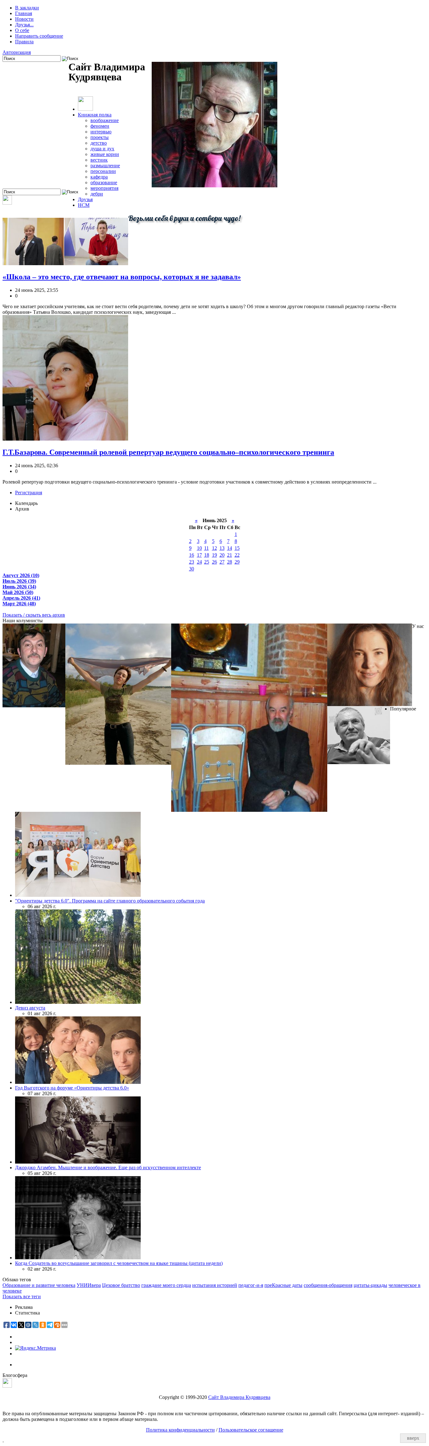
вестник (99, 160)
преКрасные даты (283, 1285)
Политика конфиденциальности (180, 1430)
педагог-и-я (250, 1285)
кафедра (99, 176)
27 (222, 562)
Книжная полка (94, 114)
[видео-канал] (7, 203)
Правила (24, 41)
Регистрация (28, 492)
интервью (100, 131)
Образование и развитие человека (39, 1285)
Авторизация (17, 52)
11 (206, 548)
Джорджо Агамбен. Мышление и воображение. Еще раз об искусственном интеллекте (108, 1167)
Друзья (85, 199)
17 (199, 555)
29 (237, 562)
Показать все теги (22, 1296)
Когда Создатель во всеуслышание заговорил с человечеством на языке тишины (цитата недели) (119, 1263)
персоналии (103, 171)
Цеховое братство (121, 1285)
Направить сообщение (39, 36)
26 (214, 562)
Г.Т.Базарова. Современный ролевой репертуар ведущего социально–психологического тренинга (168, 452)
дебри (96, 193)
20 (222, 555)
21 (229, 555)
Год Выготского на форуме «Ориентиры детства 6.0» (72, 1087)
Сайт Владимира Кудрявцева (239, 1397)
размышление (105, 165)
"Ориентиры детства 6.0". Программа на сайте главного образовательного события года (110, 900)
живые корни (104, 154)
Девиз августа (30, 1007)
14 (229, 548)
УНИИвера (89, 1285)
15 (237, 548)
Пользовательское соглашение (251, 1430)
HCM (84, 205)
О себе (22, 30)
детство (98, 143)
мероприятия (104, 188)
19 (214, 555)
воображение (104, 120)
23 (191, 562)
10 (199, 548)
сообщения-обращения (328, 1285)
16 (191, 555)
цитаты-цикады (370, 1285)
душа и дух (102, 148)
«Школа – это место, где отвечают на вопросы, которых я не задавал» (122, 277)
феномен (99, 126)
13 (222, 548)
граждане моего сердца (166, 1285)
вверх (413, 1438)
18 (206, 555)
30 (191, 568)
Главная (23, 13)
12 (214, 548)
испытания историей (214, 1285)
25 (206, 562)
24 (199, 562)
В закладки (27, 7)
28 (229, 562)
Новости (24, 19)
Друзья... (24, 24)
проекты (99, 137)
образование (103, 182)
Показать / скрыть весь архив (34, 615)
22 (237, 555)
